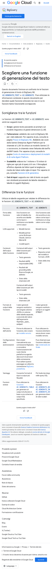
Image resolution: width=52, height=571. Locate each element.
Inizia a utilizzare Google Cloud (13, 501)
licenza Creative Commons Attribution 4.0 (35, 427)
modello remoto (25, 333)
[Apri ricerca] (34, 2)
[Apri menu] (3, 3)
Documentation (14, 44)
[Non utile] (28, 48)
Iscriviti (41, 560)
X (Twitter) (6, 530)
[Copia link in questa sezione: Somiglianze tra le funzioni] (38, 113)
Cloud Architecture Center (12, 509)
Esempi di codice (8, 505)
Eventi (4, 527)
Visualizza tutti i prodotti (11, 453)
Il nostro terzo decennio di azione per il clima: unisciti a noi (25, 555)
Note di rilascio (7, 483)
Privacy (24, 547)
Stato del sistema (8, 487)
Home (4, 44)
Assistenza (6, 479)
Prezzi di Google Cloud (10, 457)
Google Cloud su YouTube (11, 534)
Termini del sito (35, 547)
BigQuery (12, 10)
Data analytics (28, 44)
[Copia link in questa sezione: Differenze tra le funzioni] (36, 192)
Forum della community (11, 475)
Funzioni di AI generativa (28, 173)
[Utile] (24, 48)
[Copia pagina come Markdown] (12, 84)
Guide (48, 44)
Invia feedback (11, 54)
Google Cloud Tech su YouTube (14, 538)
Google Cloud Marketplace (12, 461)
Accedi (46, 3)
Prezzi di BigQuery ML (22, 140)
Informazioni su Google (11, 547)
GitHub (4, 497)
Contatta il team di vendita (12, 465)
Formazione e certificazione (12, 512)
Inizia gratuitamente (13, 16)
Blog (3, 523)
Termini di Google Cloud (12, 551)
